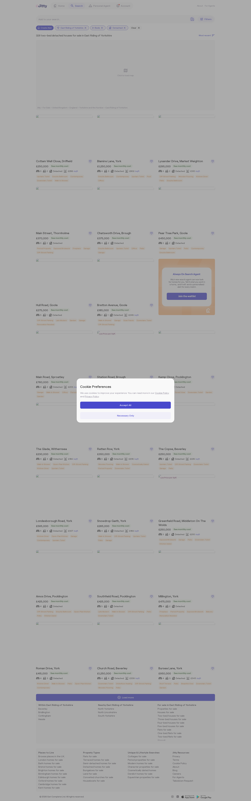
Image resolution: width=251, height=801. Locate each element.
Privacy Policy (92, 396)
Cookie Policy (162, 393)
